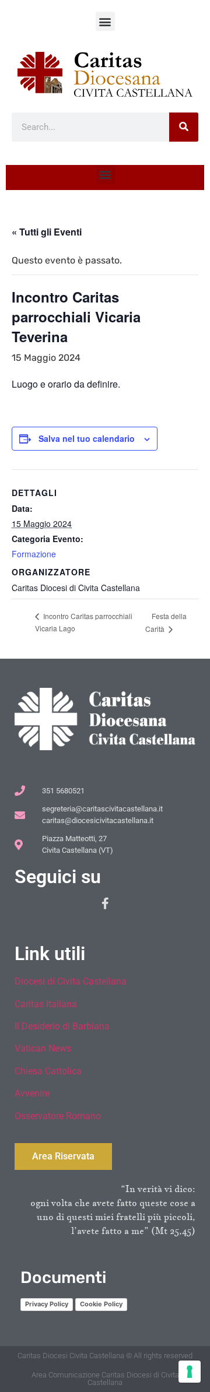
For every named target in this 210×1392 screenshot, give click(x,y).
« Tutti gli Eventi (47, 231)
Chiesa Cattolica (48, 1071)
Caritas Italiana (46, 1004)
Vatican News (43, 1048)
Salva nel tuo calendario (86, 438)
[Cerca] (183, 127)
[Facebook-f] (105, 903)
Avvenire (32, 1093)
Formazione (34, 554)
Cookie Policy (101, 1304)
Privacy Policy (46, 1304)
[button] (105, 21)
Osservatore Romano (58, 1116)
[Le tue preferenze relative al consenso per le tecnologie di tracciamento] (189, 1372)
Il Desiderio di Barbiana (62, 1026)
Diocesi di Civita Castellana (71, 981)
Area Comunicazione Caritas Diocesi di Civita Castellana (105, 1378)
